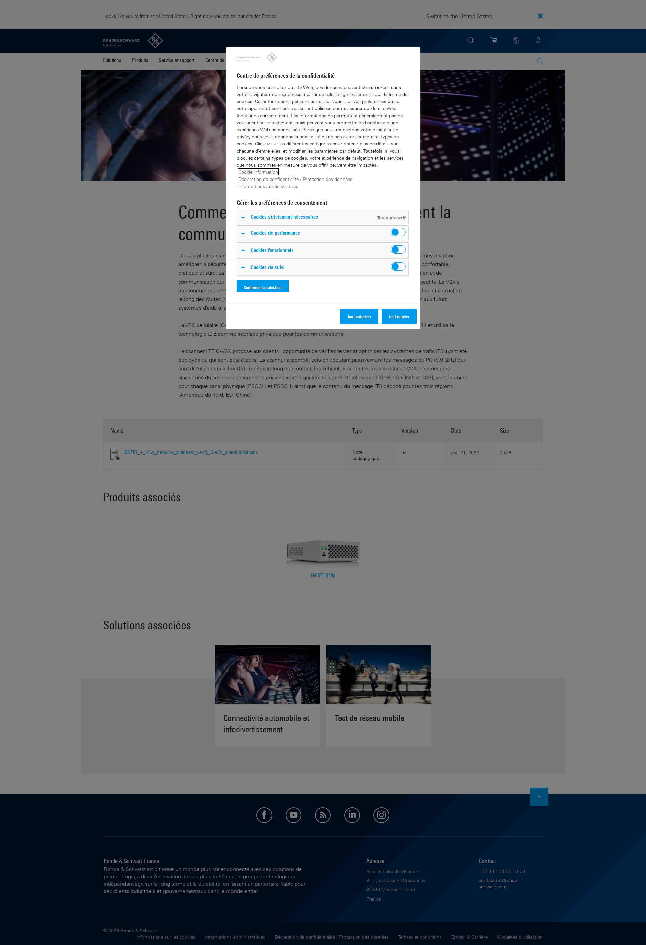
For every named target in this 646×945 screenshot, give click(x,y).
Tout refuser (399, 316)
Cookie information (258, 172)
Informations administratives (268, 186)
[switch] (398, 232)
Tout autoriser (359, 316)
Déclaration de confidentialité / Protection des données (295, 179)
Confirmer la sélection (263, 287)
